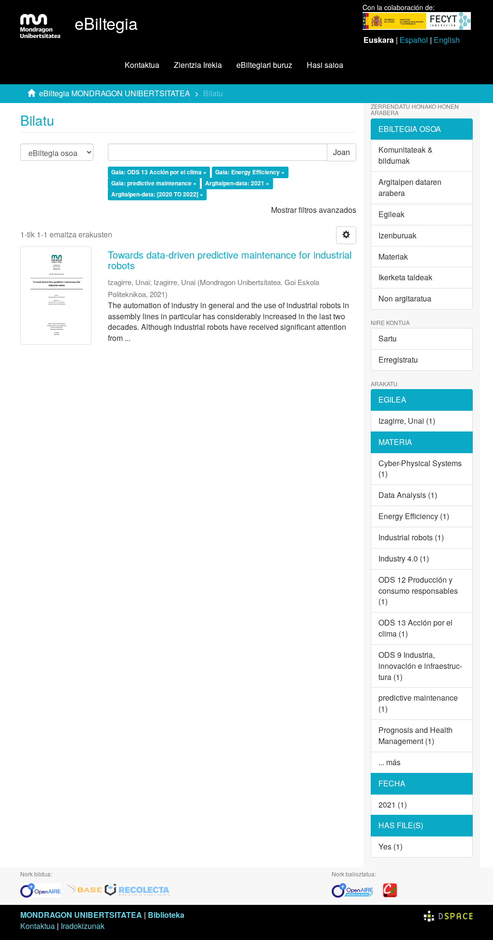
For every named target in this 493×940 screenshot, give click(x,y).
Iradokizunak (82, 925)
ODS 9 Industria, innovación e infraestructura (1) (420, 665)
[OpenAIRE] (42, 889)
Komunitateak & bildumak (405, 155)
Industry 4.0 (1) (403, 558)
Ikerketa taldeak (405, 277)
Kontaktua (142, 64)
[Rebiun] (390, 889)
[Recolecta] (137, 889)
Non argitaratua (404, 298)
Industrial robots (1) (411, 537)
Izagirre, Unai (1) (406, 420)
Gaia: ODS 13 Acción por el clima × (159, 172)
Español (414, 39)
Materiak (393, 256)
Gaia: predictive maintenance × (153, 183)
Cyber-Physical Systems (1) (420, 468)
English (447, 39)
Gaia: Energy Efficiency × (250, 172)
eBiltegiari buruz (264, 64)
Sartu (387, 338)
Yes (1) (390, 846)
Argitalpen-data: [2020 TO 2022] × (157, 194)
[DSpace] (448, 914)
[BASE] (84, 889)
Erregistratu (398, 359)
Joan (341, 151)
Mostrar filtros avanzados (313, 209)
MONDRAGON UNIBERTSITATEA (81, 914)
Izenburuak (397, 235)
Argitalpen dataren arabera (409, 187)
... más (389, 762)
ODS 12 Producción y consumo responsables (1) (418, 590)
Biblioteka (166, 914)
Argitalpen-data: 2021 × (237, 183)
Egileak (391, 214)
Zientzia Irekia (198, 64)
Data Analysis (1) (407, 494)
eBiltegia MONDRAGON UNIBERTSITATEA (114, 93)
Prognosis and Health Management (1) (415, 735)
